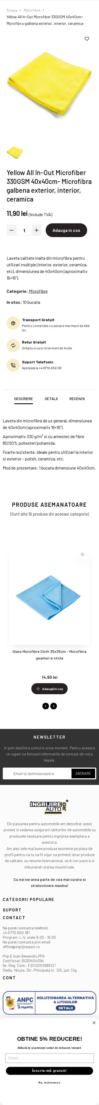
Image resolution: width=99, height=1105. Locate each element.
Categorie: (17, 291)
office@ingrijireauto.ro (21, 946)
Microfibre (38, 291)
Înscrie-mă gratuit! (49, 1070)
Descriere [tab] (23, 398)
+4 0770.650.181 (16, 932)
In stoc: (14, 302)
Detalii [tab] (51, 398)
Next (53, 706)
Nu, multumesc (49, 1082)
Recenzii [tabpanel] (77, 398)
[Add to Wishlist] (86, 38)
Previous (45, 706)
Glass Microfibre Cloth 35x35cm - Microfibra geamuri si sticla (49, 654)
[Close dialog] (94, 1023)
